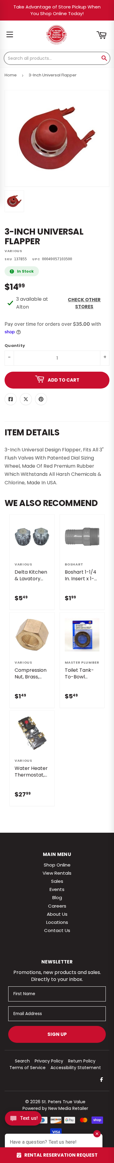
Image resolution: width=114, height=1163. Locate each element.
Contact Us (57, 930)
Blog (57, 897)
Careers (57, 906)
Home (11, 75)
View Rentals (57, 873)
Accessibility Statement (75, 1068)
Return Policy (81, 1061)
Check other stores (84, 303)
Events (57, 889)
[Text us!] (23, 1120)
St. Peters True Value (63, 1102)
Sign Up (57, 1034)
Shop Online (57, 865)
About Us (57, 914)
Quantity (15, 345)
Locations (57, 922)
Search (22, 1061)
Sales (57, 881)
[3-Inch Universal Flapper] (14, 201)
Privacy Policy (49, 1061)
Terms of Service (27, 1068)
